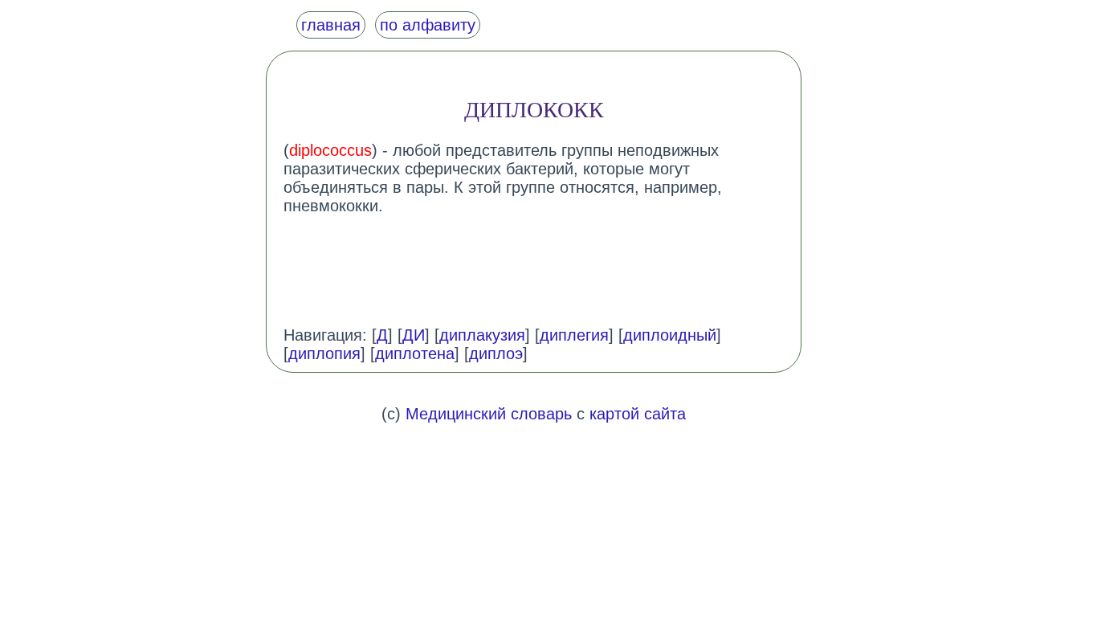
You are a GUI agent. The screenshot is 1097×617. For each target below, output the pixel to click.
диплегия (574, 335)
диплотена (415, 353)
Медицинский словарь (489, 414)
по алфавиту (427, 25)
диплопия (324, 353)
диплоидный (669, 335)
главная (331, 25)
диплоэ (496, 353)
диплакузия (482, 335)
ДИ (413, 335)
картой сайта (637, 414)
